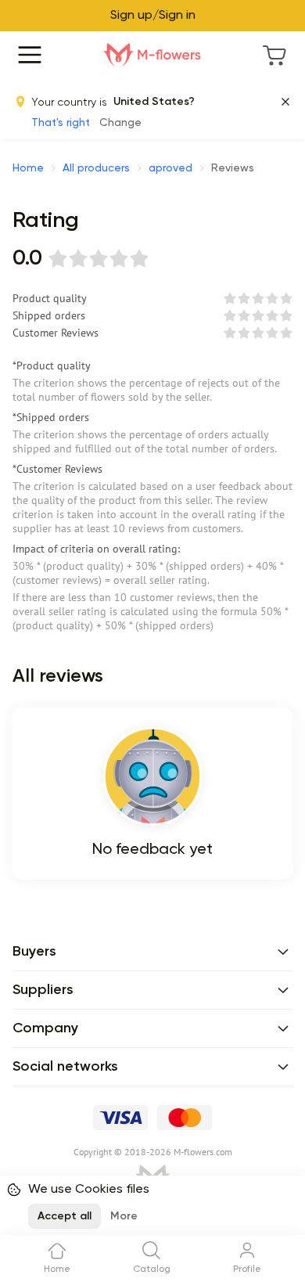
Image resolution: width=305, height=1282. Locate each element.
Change (120, 122)
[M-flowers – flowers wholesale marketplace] (152, 55)
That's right (60, 122)
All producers (96, 168)
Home (28, 168)
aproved (170, 168)
